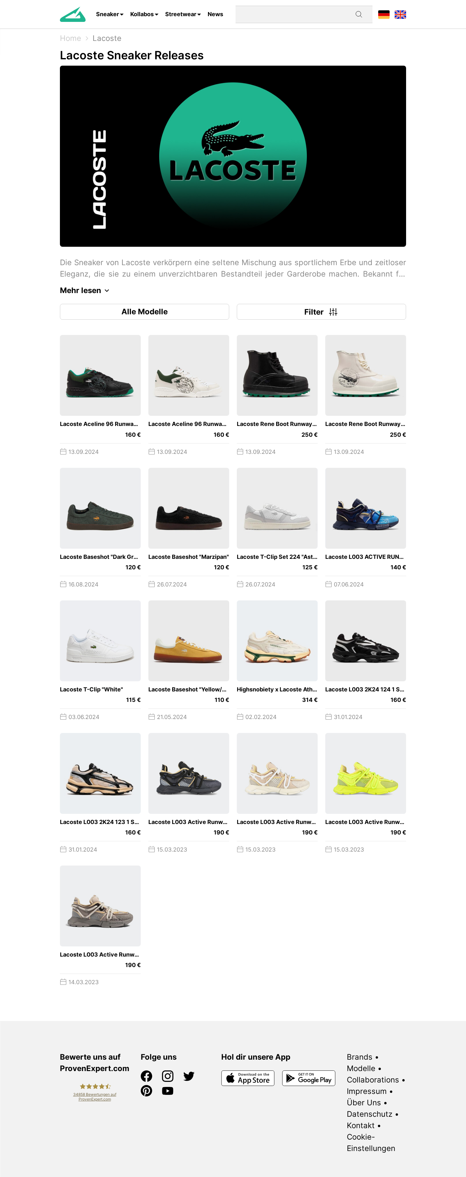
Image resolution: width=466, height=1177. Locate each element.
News (215, 14)
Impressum (367, 1091)
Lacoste (107, 38)
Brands (359, 1057)
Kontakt (361, 1125)
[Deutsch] (384, 14)
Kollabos (142, 14)
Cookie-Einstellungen (371, 1142)
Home (70, 38)
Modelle (361, 1068)
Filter (314, 312)
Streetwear (180, 14)
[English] (400, 14)
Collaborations (373, 1079)
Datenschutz (369, 1114)
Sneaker (107, 14)
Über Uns (364, 1102)
